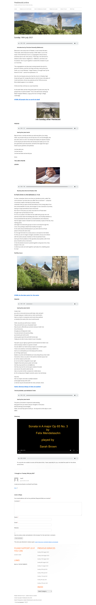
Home (15, 9)
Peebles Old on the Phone (25, 9)
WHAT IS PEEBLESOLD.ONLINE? (40, 9)
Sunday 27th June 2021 (42, 583)
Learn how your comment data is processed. (46, 542)
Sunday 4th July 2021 (42, 579)
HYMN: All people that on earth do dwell (27, 99)
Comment (17, 501)
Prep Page (72, 9)
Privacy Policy (64, 9)
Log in (26, 602)
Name (16, 517)
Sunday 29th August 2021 (43, 552)
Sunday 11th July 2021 (42, 576)
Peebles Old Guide (53, 9)
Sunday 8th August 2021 (42, 562)
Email (16, 522)
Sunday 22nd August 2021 (43, 555)
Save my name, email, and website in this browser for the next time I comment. (34, 535)
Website (16, 528)
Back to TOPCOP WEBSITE (20, 564)
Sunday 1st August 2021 (42, 566)
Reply (15, 488)
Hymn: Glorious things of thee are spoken (27, 386)
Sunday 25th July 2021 (42, 569)
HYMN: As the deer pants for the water (26, 295)
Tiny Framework (20, 602)
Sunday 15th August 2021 (43, 559)
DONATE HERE (17, 554)
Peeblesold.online (21, 2)
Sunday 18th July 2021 (42, 572)
